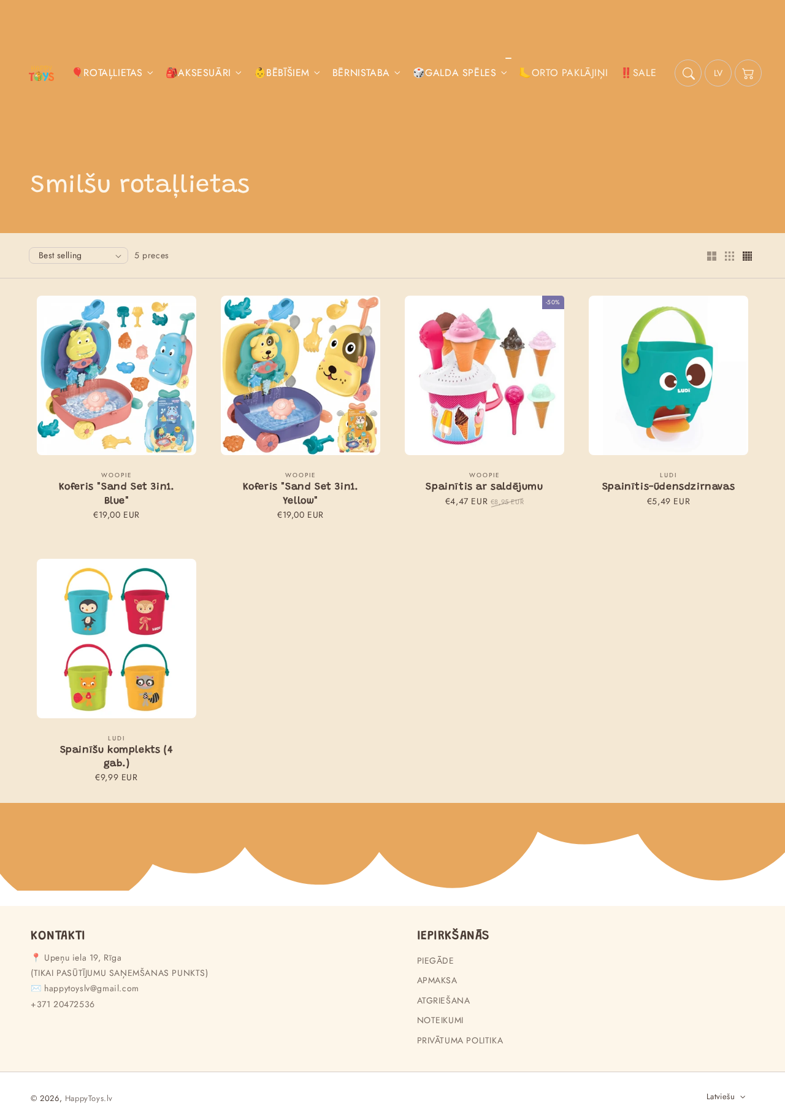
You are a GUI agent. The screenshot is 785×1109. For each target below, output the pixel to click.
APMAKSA (437, 980)
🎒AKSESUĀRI (198, 73)
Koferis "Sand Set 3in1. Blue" (117, 493)
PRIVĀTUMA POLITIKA (460, 1040)
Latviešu (720, 1096)
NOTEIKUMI (440, 1020)
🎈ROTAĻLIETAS (107, 73)
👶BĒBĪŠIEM (282, 73)
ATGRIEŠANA (443, 1000)
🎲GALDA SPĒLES (455, 73)
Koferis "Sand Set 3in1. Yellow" (301, 493)
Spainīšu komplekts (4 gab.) (117, 757)
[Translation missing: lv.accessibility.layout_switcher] (711, 257)
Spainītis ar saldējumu (484, 487)
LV (718, 73)
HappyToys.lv (89, 1098)
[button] (688, 72)
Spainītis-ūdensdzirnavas (668, 487)
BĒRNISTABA (361, 73)
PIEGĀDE (435, 960)
